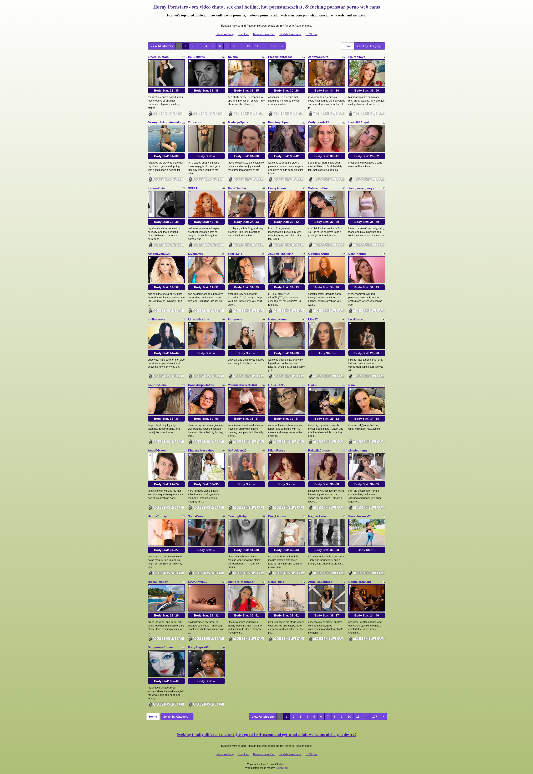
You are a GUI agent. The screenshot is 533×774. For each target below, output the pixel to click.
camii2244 (235, 253)
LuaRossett (356, 319)
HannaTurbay (157, 516)
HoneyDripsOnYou (201, 385)
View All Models (162, 46)
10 (248, 46)
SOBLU (193, 188)
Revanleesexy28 (359, 516)
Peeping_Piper (278, 122)
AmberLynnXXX (159, 253)
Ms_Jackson (317, 516)
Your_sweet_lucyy (361, 188)
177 (273, 46)
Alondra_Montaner (241, 581)
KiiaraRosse (276, 450)
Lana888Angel (358, 122)
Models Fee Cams (290, 34)
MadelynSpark (238, 122)
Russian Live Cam (264, 34)
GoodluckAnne (319, 253)
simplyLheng (357, 450)
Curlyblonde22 (318, 122)
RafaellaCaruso (319, 450)
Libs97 (313, 319)
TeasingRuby (237, 516)
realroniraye (356, 56)
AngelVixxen (157, 450)
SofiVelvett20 (237, 450)
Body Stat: (166, 90)
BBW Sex (312, 34)
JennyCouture (318, 56)
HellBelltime (196, 56)
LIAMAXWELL (198, 581)
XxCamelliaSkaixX (280, 253)
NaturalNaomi (277, 319)
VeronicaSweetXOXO (242, 385)
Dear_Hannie (357, 253)
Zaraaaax (194, 122)
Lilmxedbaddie (198, 319)
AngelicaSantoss (320, 581)
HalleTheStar (237, 188)
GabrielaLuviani (359, 581)
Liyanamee (195, 253)
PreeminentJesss (280, 56)
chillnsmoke (156, 319)
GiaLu (312, 385)
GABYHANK (276, 385)
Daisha (233, 56)
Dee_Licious (277, 516)
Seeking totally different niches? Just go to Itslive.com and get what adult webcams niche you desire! (266, 734)
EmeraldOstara (158, 56)
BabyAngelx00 (198, 647)
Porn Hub (243, 34)
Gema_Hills (276, 581)
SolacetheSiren (319, 188)
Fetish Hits (282, 768)
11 (256, 46)
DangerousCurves (160, 647)
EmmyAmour (277, 188)
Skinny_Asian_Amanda (164, 122)
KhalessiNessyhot (201, 450)
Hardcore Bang (225, 34)
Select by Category (369, 46)
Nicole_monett (158, 581)
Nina (351, 385)
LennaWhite (156, 188)
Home (347, 46)
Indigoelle (235, 319)
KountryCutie (157, 385)
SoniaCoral (196, 516)
